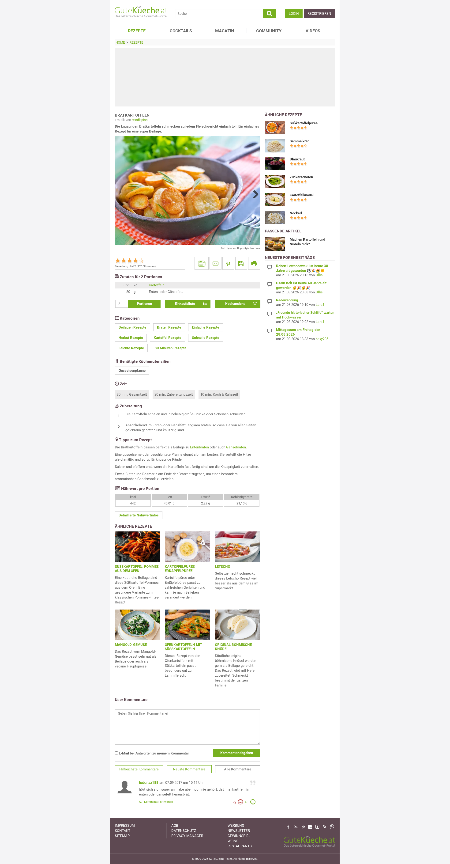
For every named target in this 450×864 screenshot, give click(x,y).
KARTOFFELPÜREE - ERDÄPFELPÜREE (181, 569)
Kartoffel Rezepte (167, 338)
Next (254, 194)
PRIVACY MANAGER (187, 836)
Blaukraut (297, 159)
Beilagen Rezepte (132, 327)
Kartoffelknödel (302, 195)
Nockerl (296, 213)
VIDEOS (313, 30)
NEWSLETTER (239, 831)
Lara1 (320, 305)
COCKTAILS (181, 30)
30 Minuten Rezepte (170, 348)
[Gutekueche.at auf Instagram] (310, 827)
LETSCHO (222, 567)
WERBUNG (236, 825)
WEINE (233, 841)
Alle (237, 769)
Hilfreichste (139, 769)
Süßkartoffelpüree (304, 123)
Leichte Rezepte (131, 348)
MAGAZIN (224, 30)
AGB (174, 825)
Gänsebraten (236, 447)
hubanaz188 (148, 783)
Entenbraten (199, 447)
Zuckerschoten (301, 177)
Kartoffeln (156, 285)
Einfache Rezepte (205, 327)
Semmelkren (299, 141)
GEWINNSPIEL (239, 836)
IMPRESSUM (125, 825)
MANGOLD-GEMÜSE (131, 645)
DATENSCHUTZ (183, 831)
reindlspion (140, 120)
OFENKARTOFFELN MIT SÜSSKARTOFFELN (183, 647)
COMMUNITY (268, 30)
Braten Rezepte (169, 327)
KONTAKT (122, 831)
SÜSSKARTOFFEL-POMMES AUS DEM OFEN (137, 569)
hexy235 (322, 339)
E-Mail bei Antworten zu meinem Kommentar (153, 753)
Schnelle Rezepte (205, 338)
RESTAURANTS (240, 846)
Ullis (319, 275)
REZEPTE (137, 30)
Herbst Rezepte (131, 338)
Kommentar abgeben (236, 753)
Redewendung (287, 300)
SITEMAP (122, 836)
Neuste (189, 769)
